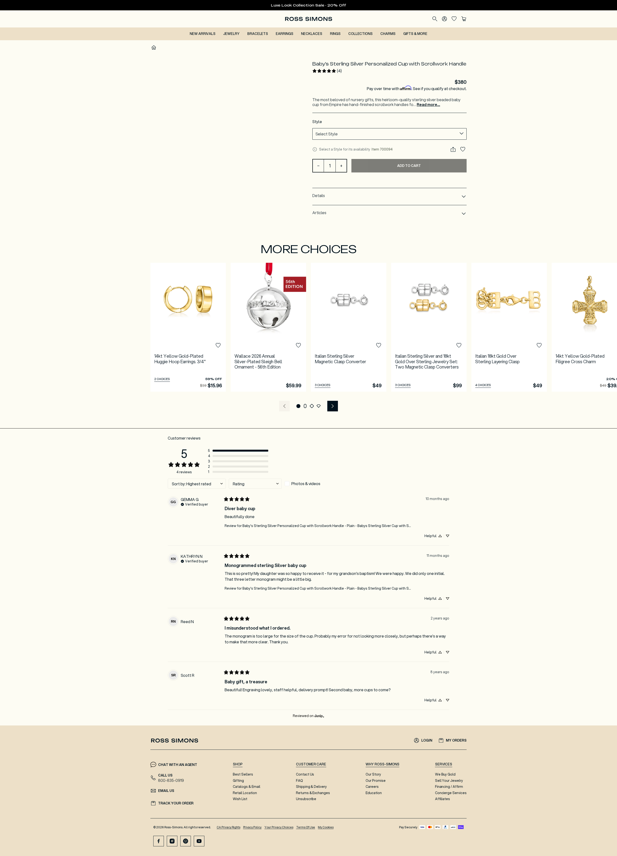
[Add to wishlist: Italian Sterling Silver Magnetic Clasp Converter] (378, 345)
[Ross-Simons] (308, 19)
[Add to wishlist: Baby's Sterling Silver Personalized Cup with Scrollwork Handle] (463, 149)
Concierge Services (451, 792)
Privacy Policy (252, 827)
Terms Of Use (305, 827)
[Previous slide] (284, 406)
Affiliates (442, 799)
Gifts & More (415, 33)
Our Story (373, 774)
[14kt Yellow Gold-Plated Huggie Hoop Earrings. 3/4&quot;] (188, 327)
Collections (360, 33)
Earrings (284, 33)
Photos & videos (305, 483)
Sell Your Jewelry (449, 780)
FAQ (299, 780)
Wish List (240, 799)
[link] (327, 71)
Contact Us (305, 774)
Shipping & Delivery (311, 786)
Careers (372, 786)
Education (374, 792)
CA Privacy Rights (228, 827)
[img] (194, 504)
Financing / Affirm (449, 786)
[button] (298, 406)
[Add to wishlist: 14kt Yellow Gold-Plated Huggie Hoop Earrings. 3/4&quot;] (218, 345)
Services (443, 764)
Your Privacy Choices (278, 827)
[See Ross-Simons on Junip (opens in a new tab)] (319, 716)
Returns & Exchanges (313, 792)
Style (317, 121)
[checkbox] (311, 484)
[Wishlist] (454, 19)
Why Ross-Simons (382, 764)
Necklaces (311, 33)
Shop (237, 764)
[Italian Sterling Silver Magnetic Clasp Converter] (348, 327)
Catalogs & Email (246, 786)
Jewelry (231, 33)
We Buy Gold (445, 774)
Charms (388, 33)
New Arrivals (202, 33)
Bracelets (257, 33)
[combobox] (389, 134)
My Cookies (326, 827)
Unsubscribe (306, 799)
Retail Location (245, 792)
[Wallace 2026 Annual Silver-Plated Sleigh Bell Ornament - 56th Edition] (268, 327)
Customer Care (311, 764)
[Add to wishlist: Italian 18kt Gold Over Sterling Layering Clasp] (539, 345)
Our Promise (376, 780)
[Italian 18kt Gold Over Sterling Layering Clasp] (509, 327)
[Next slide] (332, 406)
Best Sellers (243, 774)
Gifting (238, 780)
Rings (335, 33)
